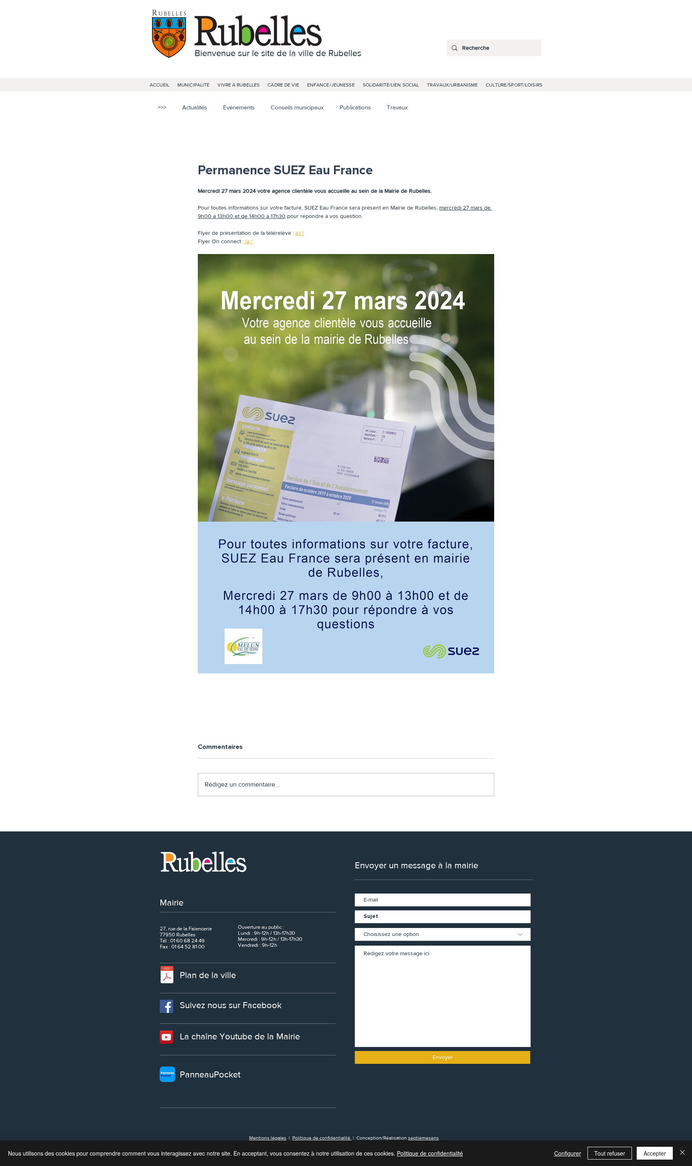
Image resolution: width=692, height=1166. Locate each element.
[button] (193, 84)
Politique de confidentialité (322, 1138)
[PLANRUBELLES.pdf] (167, 975)
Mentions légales (267, 1138)
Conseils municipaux (297, 107)
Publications (355, 107)
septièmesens (423, 1138)
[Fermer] (682, 1153)
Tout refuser (609, 1153)
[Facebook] (166, 1006)
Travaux (397, 107)
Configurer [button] (567, 1153)
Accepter (655, 1153)
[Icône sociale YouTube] (166, 1037)
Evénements (239, 107)
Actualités (194, 107)
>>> (162, 107)
